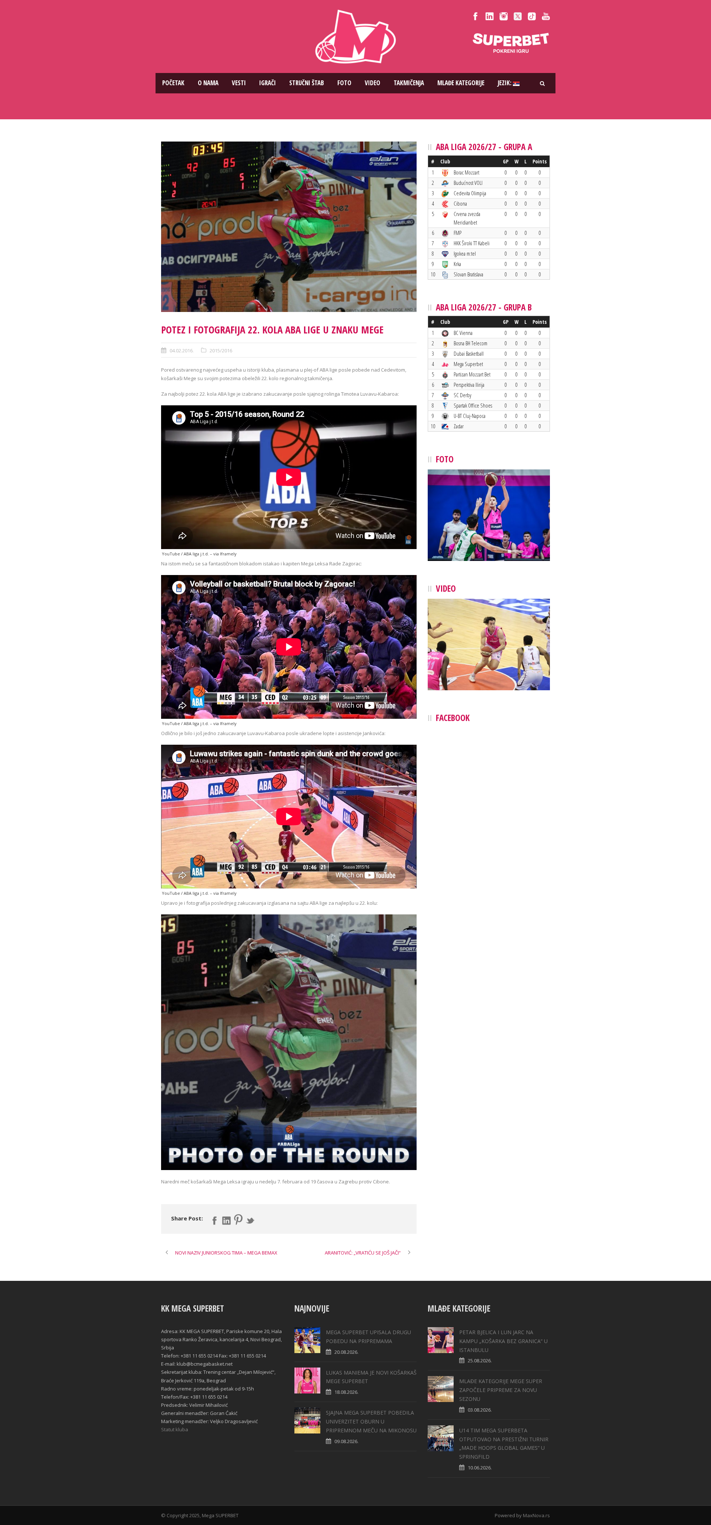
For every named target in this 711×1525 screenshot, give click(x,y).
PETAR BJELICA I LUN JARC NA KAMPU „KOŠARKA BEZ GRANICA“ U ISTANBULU (503, 1341)
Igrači (267, 83)
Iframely (228, 553)
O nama (208, 83)
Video (372, 83)
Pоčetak (173, 83)
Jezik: (505, 83)
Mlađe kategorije (460, 83)
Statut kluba (174, 1429)
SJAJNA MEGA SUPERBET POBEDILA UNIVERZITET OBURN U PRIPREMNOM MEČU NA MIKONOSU (371, 1421)
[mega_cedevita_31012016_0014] (289, 227)
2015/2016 (221, 350)
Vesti (239, 83)
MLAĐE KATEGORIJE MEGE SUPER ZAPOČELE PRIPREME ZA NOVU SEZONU (500, 1390)
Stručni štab (306, 83)
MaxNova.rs (536, 1515)
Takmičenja (409, 83)
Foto (344, 83)
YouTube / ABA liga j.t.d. (185, 553)
